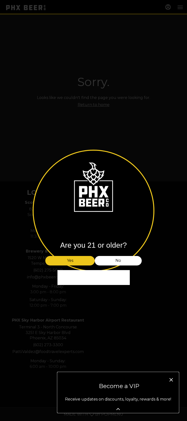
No (118, 260)
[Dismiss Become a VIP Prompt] (171, 380)
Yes (70, 260)
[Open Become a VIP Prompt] (118, 409)
